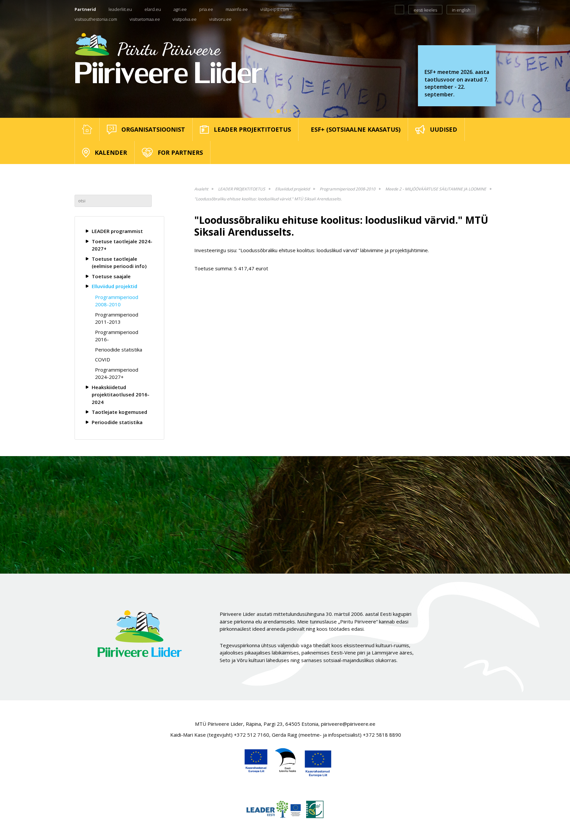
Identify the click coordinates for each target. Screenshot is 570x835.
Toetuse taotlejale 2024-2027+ (122, 245)
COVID (102, 359)
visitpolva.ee (185, 19)
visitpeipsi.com (274, 9)
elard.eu (152, 9)
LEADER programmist (117, 231)
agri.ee (180, 9)
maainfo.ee (237, 9)
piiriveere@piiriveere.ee (348, 723)
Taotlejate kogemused (119, 412)
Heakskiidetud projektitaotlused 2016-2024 (120, 394)
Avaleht (201, 189)
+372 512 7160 (251, 734)
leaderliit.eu (120, 9)
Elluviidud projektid (114, 286)
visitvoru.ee (220, 19)
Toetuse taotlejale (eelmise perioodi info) (119, 262)
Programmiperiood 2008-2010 (116, 301)
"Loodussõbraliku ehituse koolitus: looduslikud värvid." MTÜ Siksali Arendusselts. (268, 199)
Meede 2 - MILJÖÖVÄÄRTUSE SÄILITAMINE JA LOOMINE (435, 189)
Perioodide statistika (118, 349)
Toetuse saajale (111, 276)
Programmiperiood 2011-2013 (116, 318)
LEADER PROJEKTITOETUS (241, 189)
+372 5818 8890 (382, 734)
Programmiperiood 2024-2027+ (116, 373)
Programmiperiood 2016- (116, 336)
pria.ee (206, 9)
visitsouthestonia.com (96, 19)
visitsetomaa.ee (145, 19)
